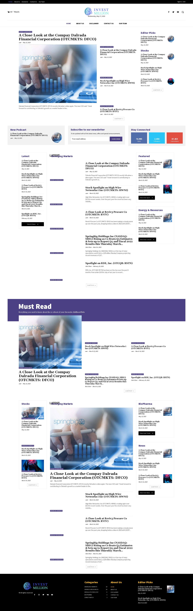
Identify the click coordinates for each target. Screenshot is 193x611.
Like (139, 133)
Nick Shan (88, 247)
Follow (157, 133)
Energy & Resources (25, 32)
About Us (114, 589)
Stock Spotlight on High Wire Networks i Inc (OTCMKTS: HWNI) (117, 82)
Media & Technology (107, 106)
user (20, 42)
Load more (118, 119)
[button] (182, 12)
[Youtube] (177, 12)
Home (112, 587)
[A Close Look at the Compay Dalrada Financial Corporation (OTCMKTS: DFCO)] (58, 74)
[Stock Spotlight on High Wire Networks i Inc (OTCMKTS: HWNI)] (118, 70)
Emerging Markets (106, 77)
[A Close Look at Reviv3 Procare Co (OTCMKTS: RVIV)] (118, 98)
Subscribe (116, 139)
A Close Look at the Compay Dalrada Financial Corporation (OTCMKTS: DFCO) (57, 37)
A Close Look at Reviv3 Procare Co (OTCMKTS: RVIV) (117, 110)
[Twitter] (173, 12)
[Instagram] (39, 594)
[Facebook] (168, 12)
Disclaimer (114, 592)
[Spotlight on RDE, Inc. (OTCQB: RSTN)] (66, 271)
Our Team (114, 597)
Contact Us (115, 595)
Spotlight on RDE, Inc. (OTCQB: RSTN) (31, 215)
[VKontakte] (47, 594)
